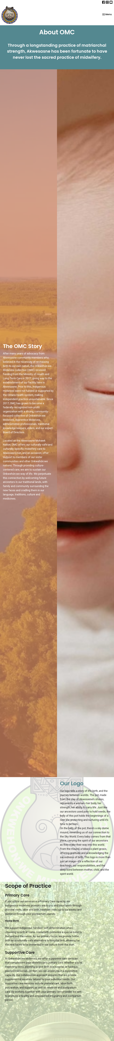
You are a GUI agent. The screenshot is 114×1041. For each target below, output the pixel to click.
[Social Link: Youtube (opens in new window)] (111, 2)
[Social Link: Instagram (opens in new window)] (107, 2)
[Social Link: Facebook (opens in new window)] (103, 2)
